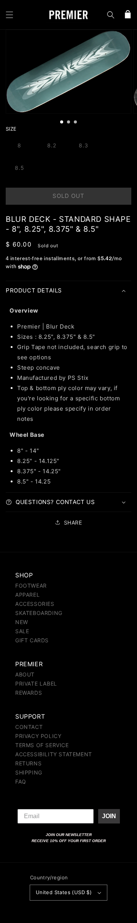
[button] (9, 14)
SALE (22, 631)
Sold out (68, 195)
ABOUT (25, 674)
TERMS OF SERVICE (42, 745)
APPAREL (27, 594)
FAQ (20, 781)
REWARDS (28, 692)
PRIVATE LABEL (36, 683)
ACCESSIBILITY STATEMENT (53, 754)
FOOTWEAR (31, 585)
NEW (21, 622)
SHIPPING (28, 772)
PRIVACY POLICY (38, 736)
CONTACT (29, 727)
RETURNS (28, 763)
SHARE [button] (73, 522)
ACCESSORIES (34, 604)
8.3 (83, 145)
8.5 (19, 167)
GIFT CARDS (32, 640)
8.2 (51, 145)
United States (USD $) (64, 892)
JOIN (109, 816)
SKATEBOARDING (38, 613)
